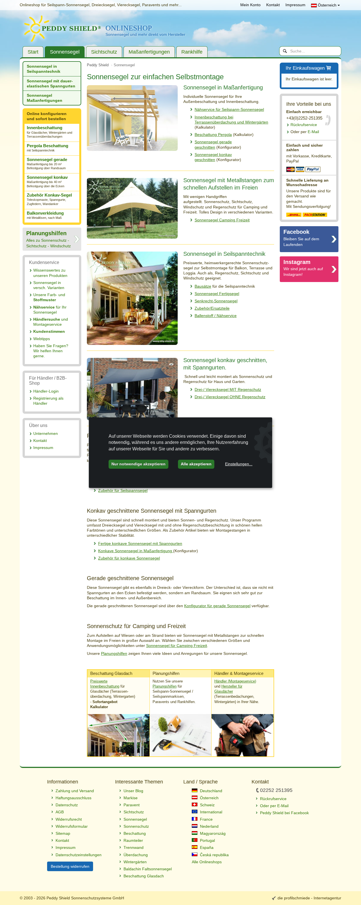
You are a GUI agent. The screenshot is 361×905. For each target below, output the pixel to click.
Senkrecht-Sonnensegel (216, 301)
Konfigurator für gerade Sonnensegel (217, 606)
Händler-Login (46, 391)
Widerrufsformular (72, 826)
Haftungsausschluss (73, 798)
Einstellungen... (238, 464)
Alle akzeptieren (196, 464)
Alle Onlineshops (207, 862)
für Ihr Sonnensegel (50, 309)
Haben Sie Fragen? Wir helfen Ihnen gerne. (50, 350)
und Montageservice (50, 322)
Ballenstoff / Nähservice (216, 315)
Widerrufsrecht (69, 819)
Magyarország (212, 833)
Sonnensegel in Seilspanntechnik (43, 69)
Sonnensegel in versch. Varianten (48, 285)
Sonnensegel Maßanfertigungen (44, 98)
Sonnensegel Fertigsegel (217, 293)
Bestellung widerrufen (70, 866)
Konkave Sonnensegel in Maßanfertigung (135, 551)
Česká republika (214, 855)
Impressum (295, 5)
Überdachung (136, 855)
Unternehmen (45, 433)
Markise (131, 798)
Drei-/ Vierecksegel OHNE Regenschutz (230, 397)
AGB (60, 812)
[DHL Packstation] (315, 214)
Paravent (132, 805)
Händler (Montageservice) (235, 681)
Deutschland (210, 791)
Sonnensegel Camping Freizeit (222, 220)
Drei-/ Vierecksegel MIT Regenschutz (228, 389)
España (206, 847)
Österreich (327, 5)
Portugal (207, 840)
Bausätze (203, 286)
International (210, 812)
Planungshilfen (114, 653)
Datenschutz (67, 805)
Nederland (209, 826)
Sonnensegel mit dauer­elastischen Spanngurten (51, 83)
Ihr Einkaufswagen (305, 68)
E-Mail (304, 131)
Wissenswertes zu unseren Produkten (50, 273)
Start (33, 52)
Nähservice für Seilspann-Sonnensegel (229, 109)
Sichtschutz (104, 52)
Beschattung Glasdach (111, 673)
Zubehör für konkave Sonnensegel (129, 558)
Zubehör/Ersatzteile (212, 308)
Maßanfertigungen (149, 52)
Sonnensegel (65, 52)
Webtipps (41, 338)
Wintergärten (135, 862)
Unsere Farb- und (49, 297)
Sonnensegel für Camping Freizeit (176, 645)
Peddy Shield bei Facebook (284, 813)
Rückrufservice (303, 124)
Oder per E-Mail (274, 805)
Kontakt (273, 5)
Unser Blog (133, 791)
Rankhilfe (191, 52)
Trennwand (134, 847)
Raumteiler (133, 840)
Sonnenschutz (136, 826)
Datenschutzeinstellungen (79, 855)
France (206, 819)
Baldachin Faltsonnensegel (148, 869)
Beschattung (135, 833)
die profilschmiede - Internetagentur (309, 898)
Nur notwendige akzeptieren (138, 464)
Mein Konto (250, 5)
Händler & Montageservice (238, 673)
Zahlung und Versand (75, 791)
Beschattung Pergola (213, 134)
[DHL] (293, 214)
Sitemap (63, 833)
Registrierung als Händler (48, 401)
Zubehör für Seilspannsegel (123, 490)
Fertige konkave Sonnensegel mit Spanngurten (140, 543)
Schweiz (207, 805)
